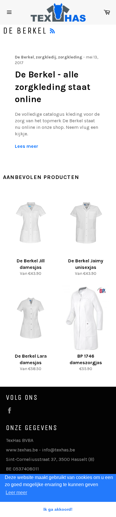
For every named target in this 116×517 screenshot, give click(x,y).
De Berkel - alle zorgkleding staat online (52, 86)
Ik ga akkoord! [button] (58, 509)
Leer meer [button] (16, 492)
